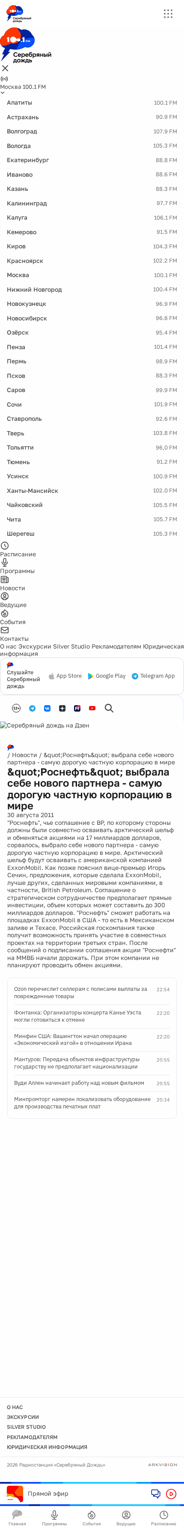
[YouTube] (92, 708)
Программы (54, 1523)
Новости (24, 754)
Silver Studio (71, 646)
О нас (8, 646)
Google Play (110, 676)
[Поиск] (109, 708)
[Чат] (155, 1493)
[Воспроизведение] (171, 1494)
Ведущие (126, 1523)
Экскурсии (34, 646)
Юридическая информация (47, 1447)
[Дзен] (62, 708)
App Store (69, 676)
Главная (17, 1523)
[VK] (47, 708)
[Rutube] (77, 708)
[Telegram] (32, 708)
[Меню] (168, 13)
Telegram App (157, 676)
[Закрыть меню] (5, 69)
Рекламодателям (116, 646)
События (92, 1523)
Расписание (163, 1523)
